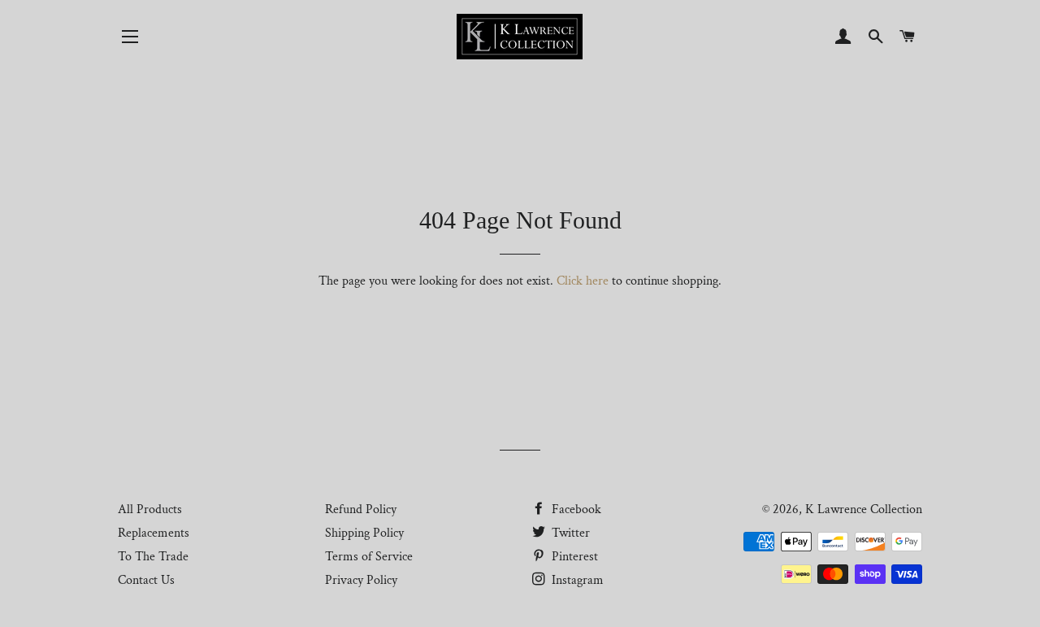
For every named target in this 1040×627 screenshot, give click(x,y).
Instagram (576, 580)
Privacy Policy (361, 580)
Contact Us (146, 580)
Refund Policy (360, 509)
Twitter (569, 533)
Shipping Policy (364, 533)
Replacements (153, 533)
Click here (583, 281)
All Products (150, 509)
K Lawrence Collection (863, 509)
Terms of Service (369, 556)
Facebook (574, 509)
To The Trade (153, 556)
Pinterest (573, 556)
